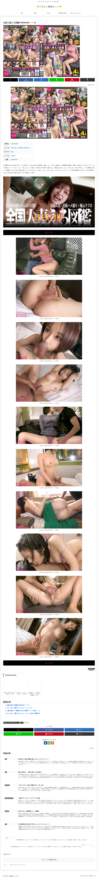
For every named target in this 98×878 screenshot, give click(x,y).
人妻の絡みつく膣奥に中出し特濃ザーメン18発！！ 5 (23, 710)
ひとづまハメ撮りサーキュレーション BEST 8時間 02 (23, 713)
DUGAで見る (49, 232)
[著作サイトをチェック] (45, 742)
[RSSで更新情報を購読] (52, 742)
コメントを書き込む (49, 860)
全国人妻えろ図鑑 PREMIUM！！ (21, 148)
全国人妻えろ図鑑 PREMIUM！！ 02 (18, 705)
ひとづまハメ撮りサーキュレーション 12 (19, 708)
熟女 (12, 151)
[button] (87, 80)
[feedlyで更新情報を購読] (49, 742)
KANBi (13, 155)
